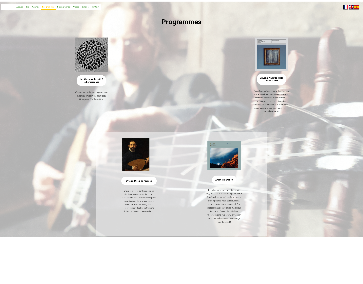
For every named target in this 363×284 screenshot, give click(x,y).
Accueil (19, 7)
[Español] (356, 7)
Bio (27, 7)
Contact (95, 7)
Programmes (48, 7)
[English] (351, 7)
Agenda (35, 7)
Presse (76, 7)
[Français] (346, 7)
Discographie (63, 7)
